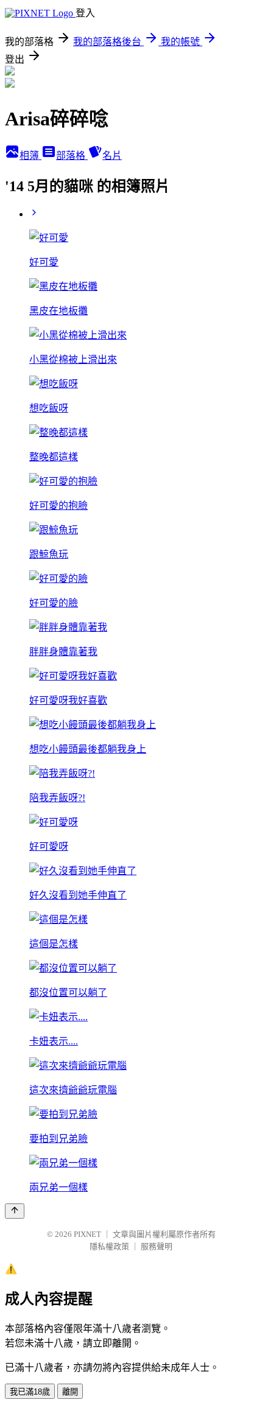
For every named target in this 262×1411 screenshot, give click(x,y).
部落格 (72, 155)
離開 (70, 1391)
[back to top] (14, 1211)
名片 (112, 155)
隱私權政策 (109, 1246)
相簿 (30, 155)
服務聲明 (156, 1246)
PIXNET (87, 1234)
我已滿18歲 (30, 1391)
